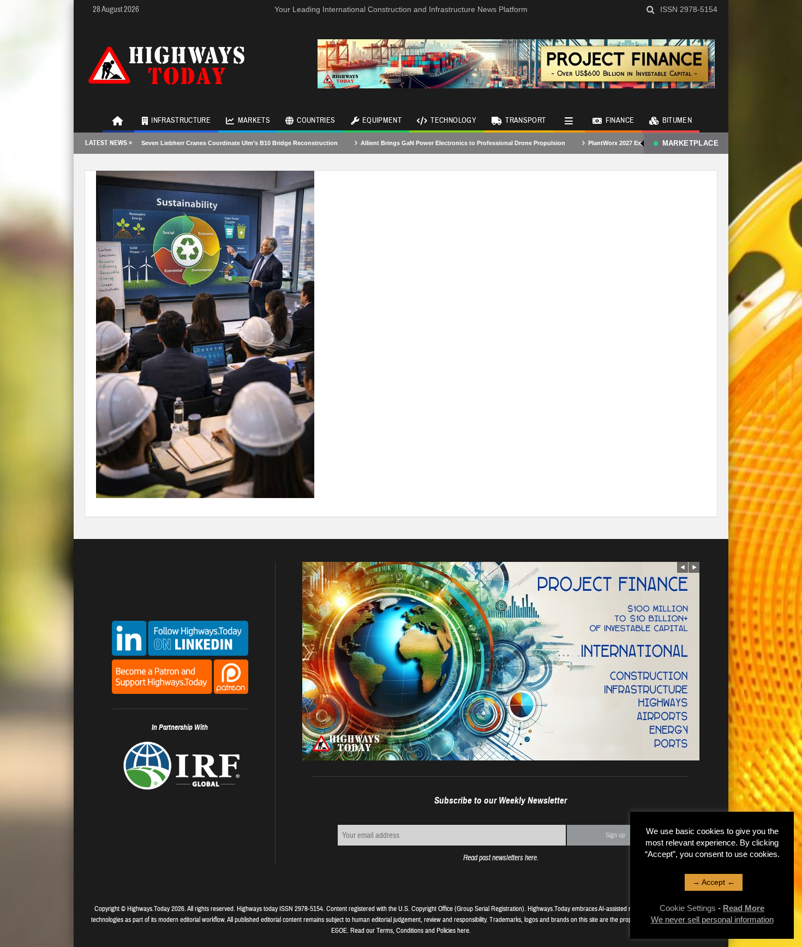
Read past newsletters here (500, 857)
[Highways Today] (166, 63)
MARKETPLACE (690, 143)
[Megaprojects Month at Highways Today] (205, 333)
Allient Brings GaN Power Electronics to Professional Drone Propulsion (423, 143)
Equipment (382, 120)
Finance (620, 120)
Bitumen (677, 120)
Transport (525, 120)
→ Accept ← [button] (713, 882)
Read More (743, 908)
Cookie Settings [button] (688, 908)
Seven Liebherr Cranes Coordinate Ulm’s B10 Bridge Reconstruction (199, 143)
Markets (254, 120)
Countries (316, 120)
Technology (453, 120)
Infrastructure (181, 120)
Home (118, 120)
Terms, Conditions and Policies (416, 930)
